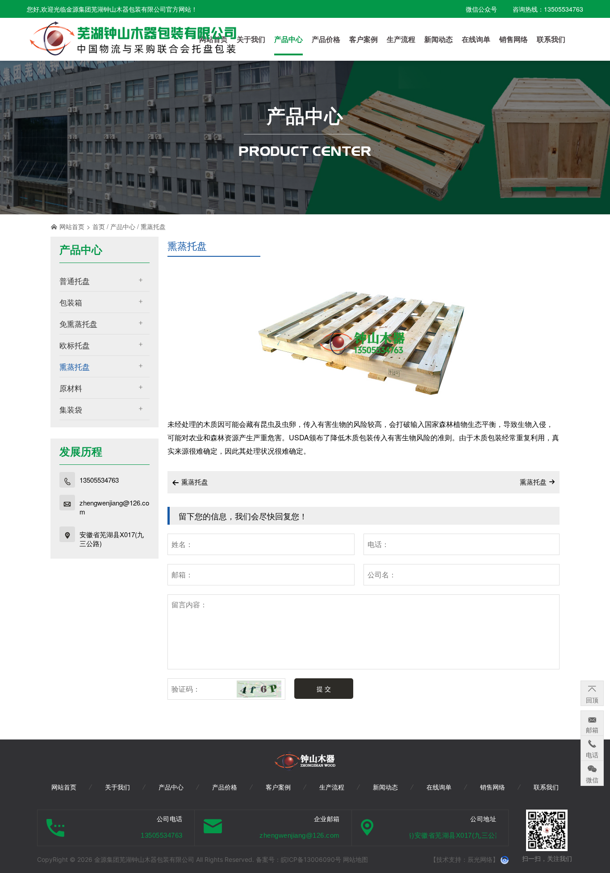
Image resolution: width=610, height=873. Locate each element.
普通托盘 (74, 280)
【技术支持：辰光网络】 (464, 859)
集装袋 (70, 409)
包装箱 (70, 302)
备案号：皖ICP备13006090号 (299, 859)
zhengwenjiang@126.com (114, 507)
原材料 (70, 387)
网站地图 (355, 859)
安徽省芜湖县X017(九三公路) (111, 539)
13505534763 (99, 480)
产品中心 (122, 226)
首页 (98, 226)
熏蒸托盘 (153, 226)
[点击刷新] (259, 689)
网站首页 (71, 226)
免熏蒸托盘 (78, 323)
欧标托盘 (74, 345)
